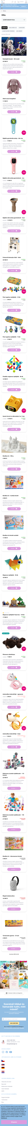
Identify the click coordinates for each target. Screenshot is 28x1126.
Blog (2, 1102)
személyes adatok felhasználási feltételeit (14, 1028)
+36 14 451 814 (11, 1040)
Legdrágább (22, 27)
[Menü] (26, 2)
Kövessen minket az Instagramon (15, 993)
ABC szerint (19, 31)
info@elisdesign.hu (12, 1043)
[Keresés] (12, 2)
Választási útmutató (6, 1081)
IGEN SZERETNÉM (14, 1023)
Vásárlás (23, 6)
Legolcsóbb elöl (13, 27)
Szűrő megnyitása (9, 20)
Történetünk (4, 1099)
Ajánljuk (4, 27)
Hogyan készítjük (5, 1097)
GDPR (2, 1091)
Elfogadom (14, 1122)
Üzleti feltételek (5, 1088)
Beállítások (4, 1118)
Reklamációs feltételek (6, 1086)
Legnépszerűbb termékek (8, 31)
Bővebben (13, 788)
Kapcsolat (3, 1084)
